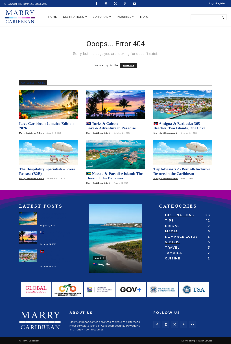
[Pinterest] (125, 4)
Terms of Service (203, 340)
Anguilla (99, 258)
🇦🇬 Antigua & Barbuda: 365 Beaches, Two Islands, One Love (179, 125)
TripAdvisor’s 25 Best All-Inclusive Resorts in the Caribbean (181, 171)
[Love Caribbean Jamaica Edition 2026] (48, 104)
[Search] (223, 17)
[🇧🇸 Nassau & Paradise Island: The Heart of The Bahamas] (115, 154)
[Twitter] (115, 4)
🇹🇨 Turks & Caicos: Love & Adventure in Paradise (111, 125)
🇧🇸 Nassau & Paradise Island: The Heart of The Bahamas (114, 175)
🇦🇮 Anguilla (101, 264)
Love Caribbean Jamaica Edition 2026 (53, 217)
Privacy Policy (186, 340)
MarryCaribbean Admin (31, 133)
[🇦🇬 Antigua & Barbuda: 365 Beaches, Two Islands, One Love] (182, 104)
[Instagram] (106, 4)
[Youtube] (134, 4)
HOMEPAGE (128, 65)
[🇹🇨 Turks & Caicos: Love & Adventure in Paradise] (115, 104)
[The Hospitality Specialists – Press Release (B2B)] (48, 152)
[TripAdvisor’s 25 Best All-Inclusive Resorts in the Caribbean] (182, 152)
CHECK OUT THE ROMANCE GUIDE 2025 (25, 3)
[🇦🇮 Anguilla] (115, 238)
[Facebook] (97, 4)
